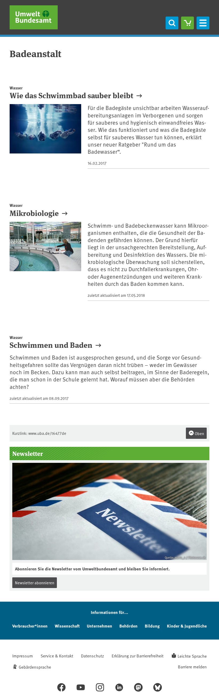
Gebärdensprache (35, 667)
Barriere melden (192, 666)
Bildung (152, 626)
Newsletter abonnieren (34, 582)
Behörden (128, 626)
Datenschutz (92, 655)
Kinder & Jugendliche (187, 626)
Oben (199, 433)
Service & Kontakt (57, 655)
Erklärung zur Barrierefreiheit (137, 655)
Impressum (22, 655)
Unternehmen (99, 626)
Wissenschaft (67, 626)
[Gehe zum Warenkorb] (187, 23)
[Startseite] (34, 17)
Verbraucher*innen (30, 626)
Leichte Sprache (192, 656)
